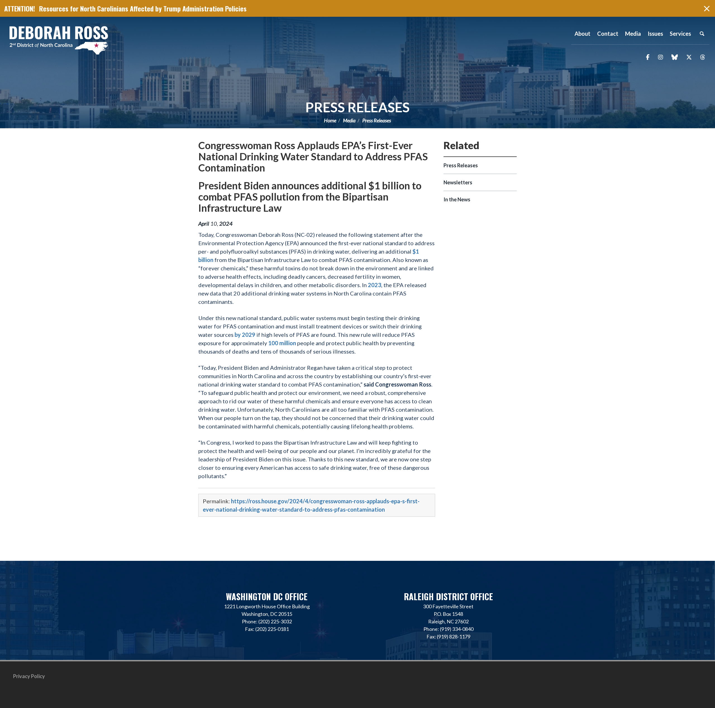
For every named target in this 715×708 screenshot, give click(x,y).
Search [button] (701, 33)
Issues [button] (655, 33)
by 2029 (245, 334)
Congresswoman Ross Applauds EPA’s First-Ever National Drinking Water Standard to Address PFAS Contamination (313, 156)
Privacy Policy (29, 676)
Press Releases (357, 107)
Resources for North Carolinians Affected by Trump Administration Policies (143, 8)
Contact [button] (607, 33)
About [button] (582, 33)
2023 (374, 285)
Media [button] (633, 33)
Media (349, 120)
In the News (457, 199)
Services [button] (680, 33)
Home (330, 120)
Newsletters (458, 182)
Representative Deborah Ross (58, 39)
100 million (282, 343)
